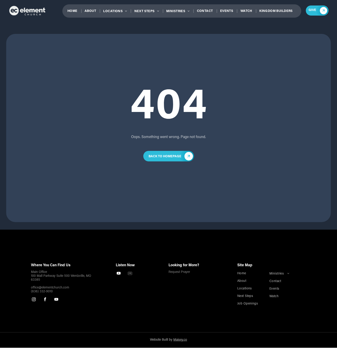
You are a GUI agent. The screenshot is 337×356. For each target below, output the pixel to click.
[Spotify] (130, 273)
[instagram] (34, 299)
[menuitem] (74, 11)
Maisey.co (180, 340)
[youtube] (56, 299)
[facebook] (45, 299)
